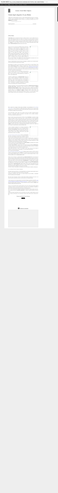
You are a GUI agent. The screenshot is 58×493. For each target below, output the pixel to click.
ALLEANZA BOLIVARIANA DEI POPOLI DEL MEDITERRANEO (30, 2)
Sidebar (16, 4)
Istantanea (20, 4)
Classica (2, 4)
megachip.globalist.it (11, 23)
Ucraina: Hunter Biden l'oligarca (23, 10)
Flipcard (5, 4)
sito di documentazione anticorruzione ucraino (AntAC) (16, 151)
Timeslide (25, 4)
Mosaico (12, 4)
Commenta (34, 23)
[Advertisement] (44, 27)
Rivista (9, 4)
